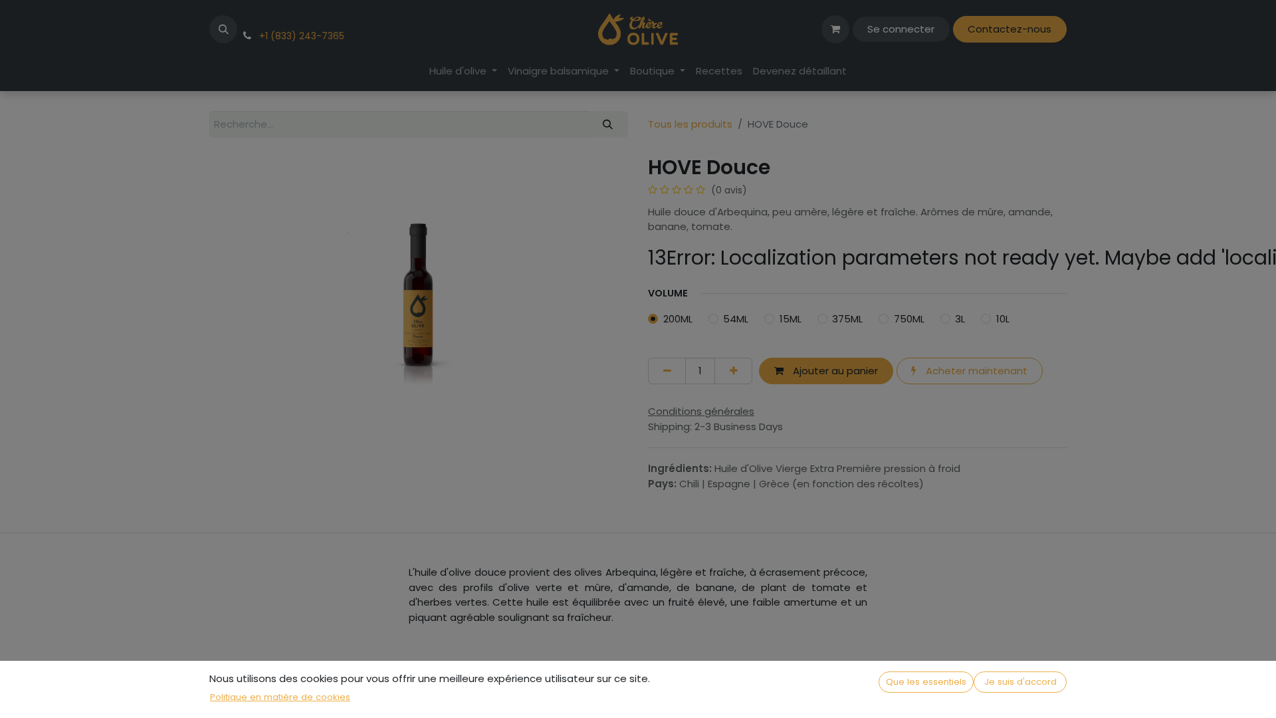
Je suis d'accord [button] (1020, 681)
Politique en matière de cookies (280, 697)
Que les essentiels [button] (926, 681)
